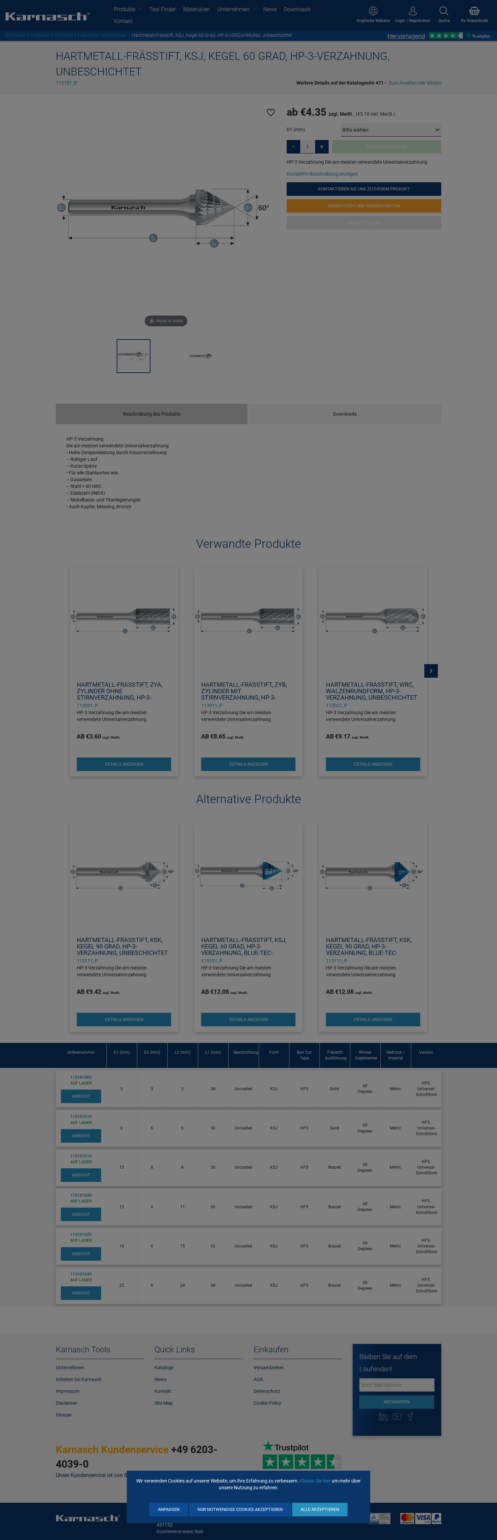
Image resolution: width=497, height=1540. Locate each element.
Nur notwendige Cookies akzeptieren (240, 1509)
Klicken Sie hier (315, 1481)
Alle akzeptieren (320, 1509)
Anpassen (169, 1509)
